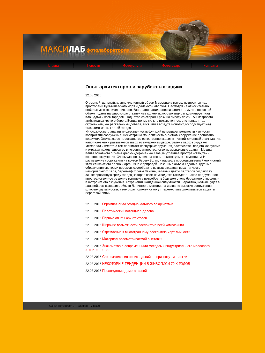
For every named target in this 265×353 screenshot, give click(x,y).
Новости (93, 65)
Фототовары (171, 65)
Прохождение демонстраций (124, 271)
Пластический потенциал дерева (128, 211)
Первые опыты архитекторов (124, 218)
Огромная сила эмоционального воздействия (137, 204)
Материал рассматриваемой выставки (132, 239)
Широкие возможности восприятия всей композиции (143, 225)
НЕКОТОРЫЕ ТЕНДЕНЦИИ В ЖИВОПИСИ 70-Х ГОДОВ (146, 264)
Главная (54, 65)
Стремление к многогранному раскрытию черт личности (146, 232)
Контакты (210, 65)
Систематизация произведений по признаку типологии (144, 257)
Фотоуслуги (132, 65)
